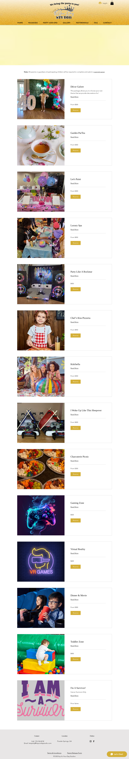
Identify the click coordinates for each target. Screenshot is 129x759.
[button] (112, 3)
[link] (88, 86)
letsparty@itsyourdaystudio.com (40, 743)
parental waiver (99, 72)
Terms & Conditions (54, 753)
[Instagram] (90, 741)
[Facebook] (94, 741)
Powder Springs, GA (64, 741)
